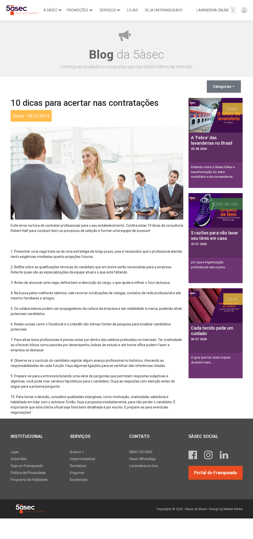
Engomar (77, 473)
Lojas (15, 452)
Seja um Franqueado (27, 466)
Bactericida (78, 480)
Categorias (222, 87)
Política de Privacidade (28, 473)
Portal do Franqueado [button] (215, 472)
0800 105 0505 (140, 452)
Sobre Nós (19, 459)
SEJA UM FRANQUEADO (164, 10)
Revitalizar (78, 466)
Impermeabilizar (83, 459)
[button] (216, 10)
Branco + (77, 452)
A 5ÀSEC (50, 10)
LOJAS (132, 10)
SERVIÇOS (108, 10)
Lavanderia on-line (143, 466)
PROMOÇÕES (77, 10)
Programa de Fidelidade (29, 480)
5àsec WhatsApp (142, 459)
